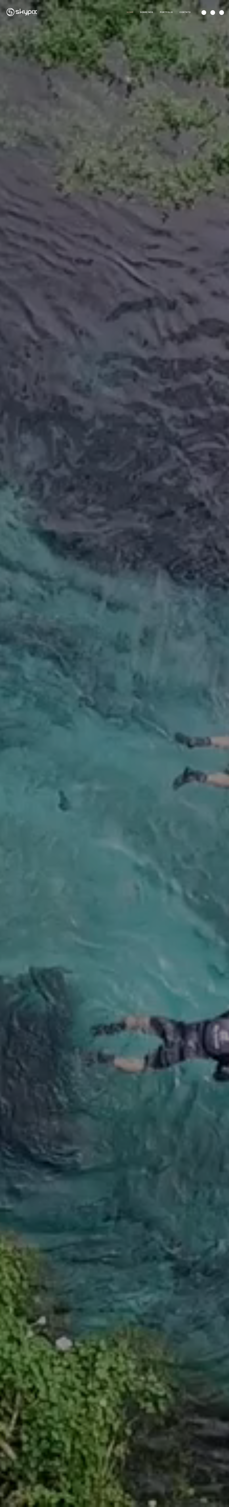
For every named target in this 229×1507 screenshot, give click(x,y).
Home (130, 12)
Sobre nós (146, 12)
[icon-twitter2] (205, 12)
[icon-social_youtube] (221, 12)
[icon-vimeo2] (213, 12)
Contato (185, 12)
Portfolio (166, 12)
